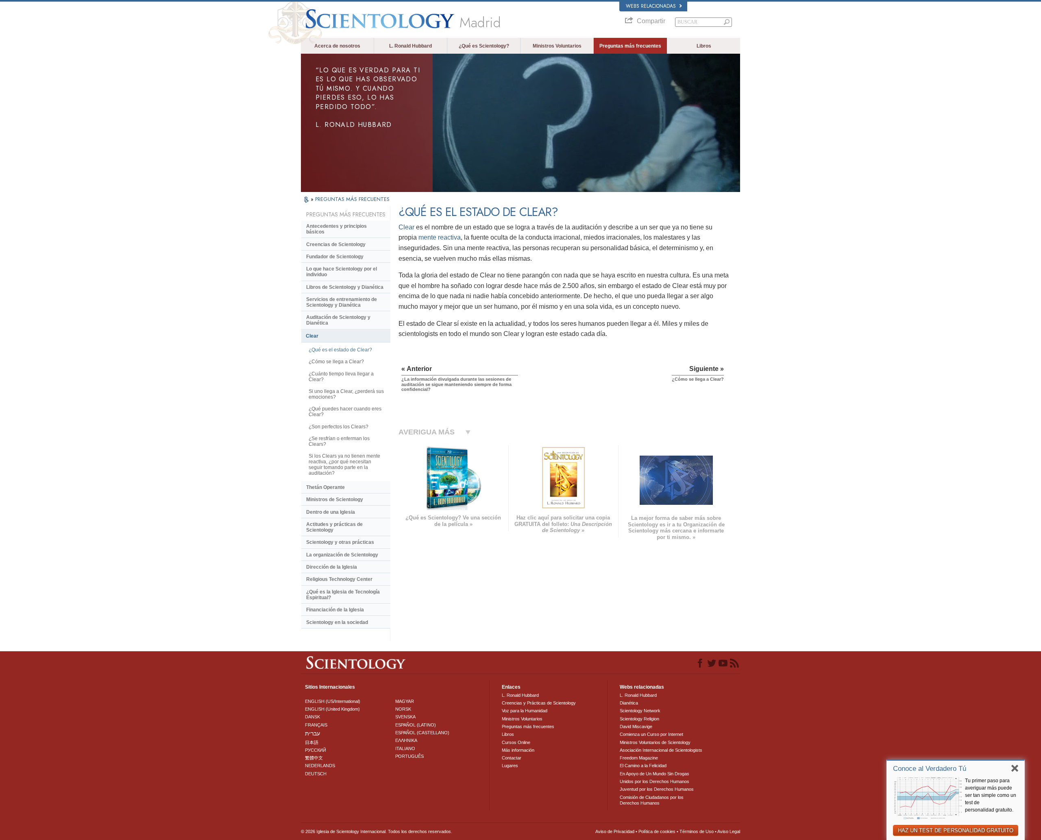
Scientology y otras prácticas (340, 542)
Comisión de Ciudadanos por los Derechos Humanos (652, 800)
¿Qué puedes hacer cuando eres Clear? (345, 411)
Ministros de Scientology (334, 499)
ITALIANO (405, 748)
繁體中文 (314, 757)
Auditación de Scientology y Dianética (338, 320)
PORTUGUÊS (409, 756)
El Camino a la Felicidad (643, 765)
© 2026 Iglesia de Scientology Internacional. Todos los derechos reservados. (376, 831)
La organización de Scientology (342, 555)
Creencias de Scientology (336, 244)
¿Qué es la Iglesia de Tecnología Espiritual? (343, 594)
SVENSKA (405, 716)
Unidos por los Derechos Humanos (654, 781)
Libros (704, 46)
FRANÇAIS (316, 724)
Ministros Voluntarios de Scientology (655, 742)
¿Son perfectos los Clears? (338, 427)
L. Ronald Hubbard (410, 46)
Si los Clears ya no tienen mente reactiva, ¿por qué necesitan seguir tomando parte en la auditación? (344, 464)
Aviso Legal (728, 831)
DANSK (312, 716)
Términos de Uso (696, 831)
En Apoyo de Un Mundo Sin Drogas (654, 773)
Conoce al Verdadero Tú (929, 768)
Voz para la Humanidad (524, 710)
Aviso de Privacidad (614, 831)
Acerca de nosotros (337, 46)
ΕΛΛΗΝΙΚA (406, 740)
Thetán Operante (325, 487)
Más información (518, 750)
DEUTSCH (316, 773)
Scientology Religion (639, 718)
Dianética (629, 702)
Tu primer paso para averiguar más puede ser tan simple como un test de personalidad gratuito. (990, 795)
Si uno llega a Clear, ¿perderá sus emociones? (346, 394)
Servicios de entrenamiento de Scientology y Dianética (341, 302)
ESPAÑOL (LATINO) (415, 724)
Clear (406, 227)
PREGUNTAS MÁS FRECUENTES (352, 199)
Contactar (511, 757)
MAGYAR (404, 701)
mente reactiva (439, 237)
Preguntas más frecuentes (630, 46)
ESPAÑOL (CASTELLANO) (422, 732)
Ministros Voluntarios (557, 46)
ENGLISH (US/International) (332, 701)
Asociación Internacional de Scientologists (661, 750)
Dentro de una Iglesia (330, 512)
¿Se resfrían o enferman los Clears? (339, 441)
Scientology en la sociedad (337, 622)
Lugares (510, 765)
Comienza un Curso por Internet (651, 734)
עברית (312, 733)
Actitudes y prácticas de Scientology (334, 527)
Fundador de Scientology (335, 257)
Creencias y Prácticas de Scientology (539, 702)
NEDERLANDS (320, 765)
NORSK (403, 709)
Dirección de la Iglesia (331, 567)
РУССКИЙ (315, 750)
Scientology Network (640, 710)
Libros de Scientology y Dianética (344, 287)
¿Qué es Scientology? (484, 46)
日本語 (311, 742)
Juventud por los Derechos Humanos (657, 789)
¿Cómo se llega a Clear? (336, 361)
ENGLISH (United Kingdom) (332, 709)
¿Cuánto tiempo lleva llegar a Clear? (341, 376)
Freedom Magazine (639, 757)
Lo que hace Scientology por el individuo (341, 271)
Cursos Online (516, 742)
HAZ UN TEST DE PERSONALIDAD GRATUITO (955, 830)
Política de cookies (656, 831)
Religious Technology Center (339, 579)
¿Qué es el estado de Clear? (340, 350)
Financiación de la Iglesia (335, 610)
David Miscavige (636, 726)
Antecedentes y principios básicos (336, 229)
